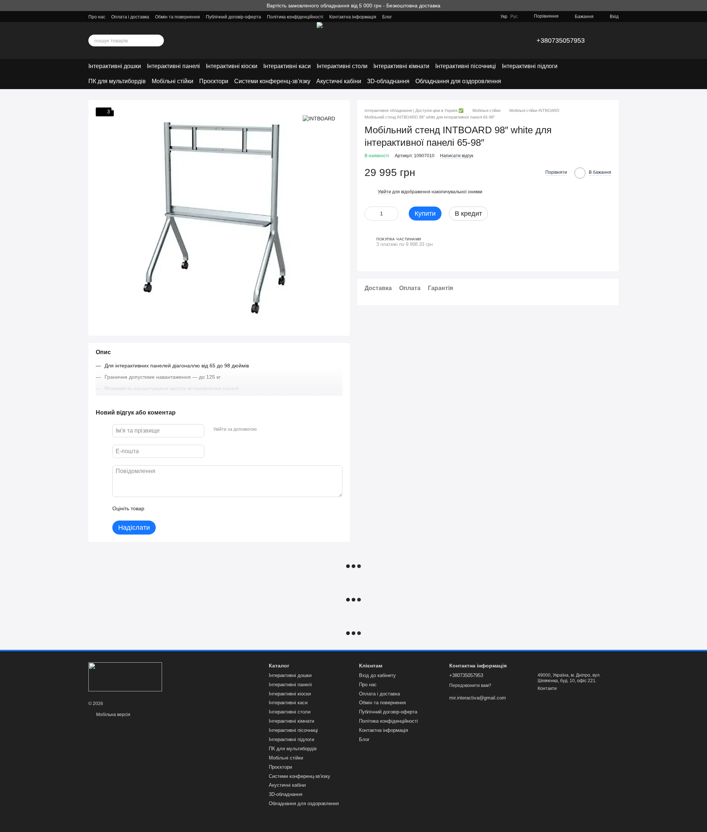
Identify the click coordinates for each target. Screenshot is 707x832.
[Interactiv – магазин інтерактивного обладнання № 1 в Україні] (125, 676)
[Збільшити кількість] (393, 213)
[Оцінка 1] (156, 508)
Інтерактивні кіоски (231, 66)
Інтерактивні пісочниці (465, 66)
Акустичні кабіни (338, 81)
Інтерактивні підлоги (529, 66)
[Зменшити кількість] (370, 213)
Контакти (547, 688)
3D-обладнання (388, 81)
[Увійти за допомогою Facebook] (264, 429)
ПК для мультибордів (117, 81)
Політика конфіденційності (295, 17)
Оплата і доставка (130, 17)
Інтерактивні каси (287, 66)
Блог (387, 17)
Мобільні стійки (172, 81)
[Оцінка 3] (180, 508)
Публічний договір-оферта (233, 17)
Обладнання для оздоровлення (458, 81)
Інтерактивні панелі (173, 66)
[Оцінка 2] (168, 508)
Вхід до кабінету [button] (377, 675)
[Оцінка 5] (204, 508)
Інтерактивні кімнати (401, 66)
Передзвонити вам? (470, 685)
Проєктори (213, 81)
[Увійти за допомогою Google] (276, 429)
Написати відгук (456, 155)
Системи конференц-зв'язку (272, 81)
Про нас (96, 17)
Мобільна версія (112, 714)
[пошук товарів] (158, 40)
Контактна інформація (352, 17)
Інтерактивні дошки (114, 66)
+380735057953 (561, 40)
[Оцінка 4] (192, 508)
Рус (514, 16)
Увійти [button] (384, 191)
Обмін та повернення (177, 17)
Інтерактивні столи (342, 66)
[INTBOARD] (319, 118)
